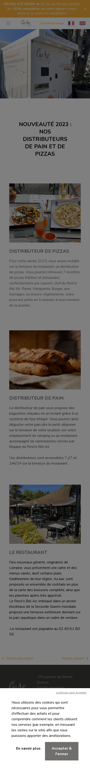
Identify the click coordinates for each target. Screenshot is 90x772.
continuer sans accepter (71, 692)
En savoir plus (28, 748)
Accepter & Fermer (62, 751)
